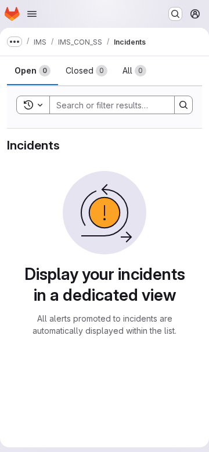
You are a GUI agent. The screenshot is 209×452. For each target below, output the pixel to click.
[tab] (32, 70)
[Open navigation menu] (32, 14)
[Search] (183, 105)
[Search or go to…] (175, 14)
